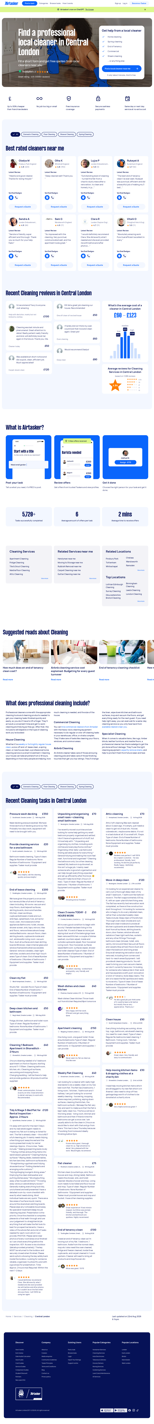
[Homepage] (11, 3)
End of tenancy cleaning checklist (119, 667)
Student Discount (21, 1373)
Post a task (29, 3)
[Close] (145, 9)
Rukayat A (133, 160)
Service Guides (21, 1367)
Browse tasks (72, 1353)
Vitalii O (131, 219)
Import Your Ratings (74, 1360)
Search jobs (19, 1360)
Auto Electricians (98, 1356)
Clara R (95, 219)
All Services (96, 1377)
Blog (43, 1370)
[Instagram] (133, 1410)
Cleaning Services (99, 1353)
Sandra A (24, 219)
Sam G (58, 219)
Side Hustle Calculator (23, 1356)
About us (45, 1350)
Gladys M (24, 160)
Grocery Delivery (98, 1363)
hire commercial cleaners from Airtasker (79, 727)
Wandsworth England (63, 222)
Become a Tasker (139, 3)
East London (126, 1353)
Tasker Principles (47, 1363)
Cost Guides (20, 1363)
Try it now (89, 9)
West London (126, 1363)
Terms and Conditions (49, 1367)
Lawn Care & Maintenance (101, 1373)
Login (70, 1356)
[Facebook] (129, 1410)
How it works (20, 1350)
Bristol (124, 1356)
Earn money (19, 1353)
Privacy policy (46, 1377)
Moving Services (98, 1367)
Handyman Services (99, 1350)
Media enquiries (47, 1356)
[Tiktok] (137, 1410)
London (124, 1350)
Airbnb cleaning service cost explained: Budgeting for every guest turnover (73, 671)
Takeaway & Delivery (99, 1360)
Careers (44, 1353)
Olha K (59, 160)
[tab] (15, 134)
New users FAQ (20, 1380)
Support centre (73, 1363)
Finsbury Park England (27, 164)
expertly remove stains (131, 750)
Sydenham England (134, 164)
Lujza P (95, 160)
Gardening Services (99, 1370)
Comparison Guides (22, 1370)
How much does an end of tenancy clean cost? (23, 669)
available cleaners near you (114, 727)
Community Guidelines (49, 1360)
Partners (18, 1377)
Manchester (126, 1360)
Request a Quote (23, 206)
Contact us (45, 1373)
